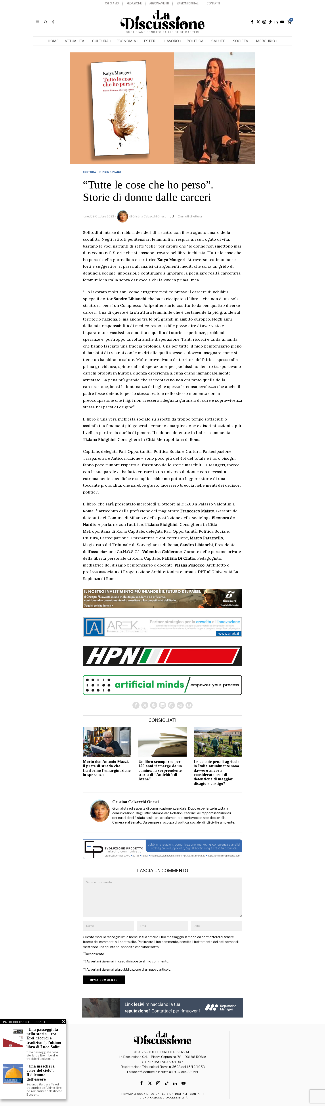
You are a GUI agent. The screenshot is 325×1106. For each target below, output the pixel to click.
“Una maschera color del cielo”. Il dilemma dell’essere (41, 1072)
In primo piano (110, 172)
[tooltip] (252, 22)
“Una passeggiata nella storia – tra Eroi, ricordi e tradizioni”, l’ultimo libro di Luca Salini (44, 1038)
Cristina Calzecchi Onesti (149, 216)
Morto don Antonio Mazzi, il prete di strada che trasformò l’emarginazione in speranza (107, 768)
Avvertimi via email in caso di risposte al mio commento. (127, 961)
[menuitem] (112, 3)
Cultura (89, 172)
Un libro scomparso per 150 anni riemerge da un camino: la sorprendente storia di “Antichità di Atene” (160, 770)
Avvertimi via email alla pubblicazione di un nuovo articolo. (128, 970)
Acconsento (95, 954)
